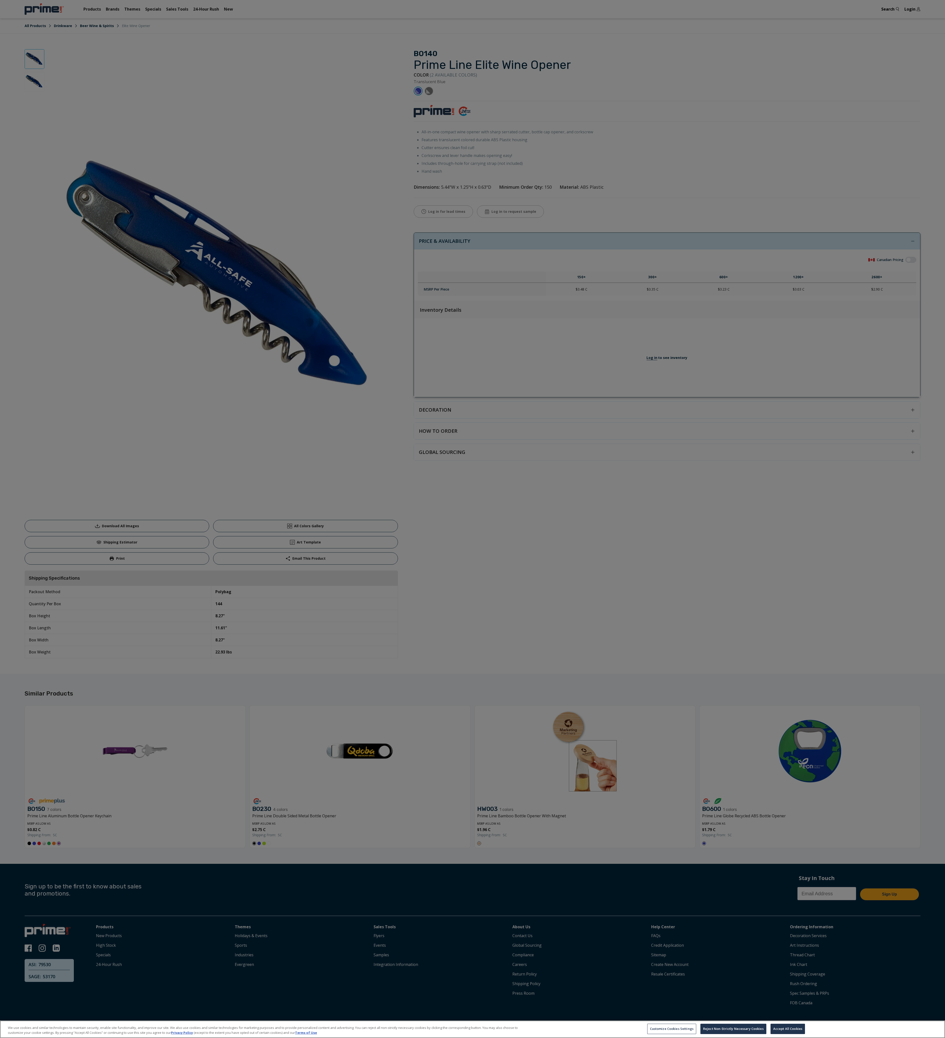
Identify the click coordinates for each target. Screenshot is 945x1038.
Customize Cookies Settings (671, 1028)
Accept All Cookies (787, 1028)
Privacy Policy (182, 1032)
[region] (472, 1029)
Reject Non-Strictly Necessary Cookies (733, 1028)
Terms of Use (306, 1032)
